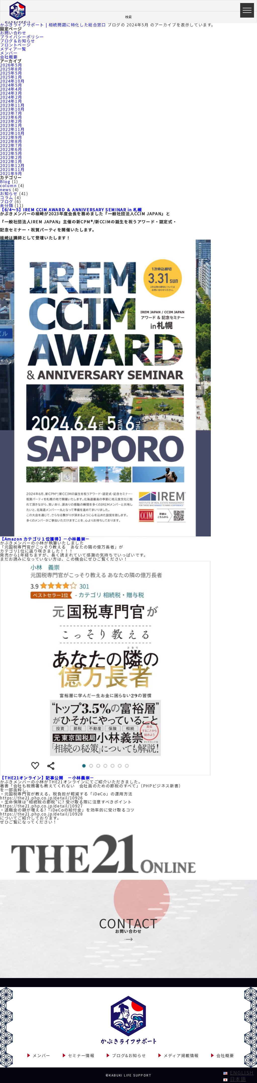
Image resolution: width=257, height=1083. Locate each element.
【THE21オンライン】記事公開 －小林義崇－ (47, 778)
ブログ (6, 201)
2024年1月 (11, 101)
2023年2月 (11, 121)
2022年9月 (11, 137)
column (8, 185)
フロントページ (15, 45)
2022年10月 (12, 133)
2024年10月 (12, 81)
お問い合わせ (13, 33)
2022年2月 (11, 157)
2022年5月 (11, 153)
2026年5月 (11, 65)
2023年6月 (11, 117)
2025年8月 (11, 69)
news (5, 189)
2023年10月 (12, 109)
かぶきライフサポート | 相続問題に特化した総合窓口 (53, 25)
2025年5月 (11, 73)
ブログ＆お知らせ (17, 41)
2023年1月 (11, 125)
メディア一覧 (13, 49)
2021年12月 (12, 165)
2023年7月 (11, 113)
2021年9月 (11, 173)
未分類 (6, 205)
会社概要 (9, 57)
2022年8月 (11, 141)
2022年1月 (11, 161)
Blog (5, 181)
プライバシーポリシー (22, 37)
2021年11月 (12, 169)
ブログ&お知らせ (129, 1055)
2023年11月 (12, 105)
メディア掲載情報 (181, 1055)
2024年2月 (11, 97)
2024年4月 (11, 89)
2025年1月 (11, 77)
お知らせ (9, 193)
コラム (6, 197)
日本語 (238, 1078)
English (242, 1072)
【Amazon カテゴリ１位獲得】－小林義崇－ (45, 539)
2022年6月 (11, 149)
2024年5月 (11, 85)
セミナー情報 (81, 1055)
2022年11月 (12, 129)
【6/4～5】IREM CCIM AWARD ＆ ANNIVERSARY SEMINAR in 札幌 (71, 209)
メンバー (9, 53)
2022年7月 (11, 145)
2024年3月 (11, 93)
